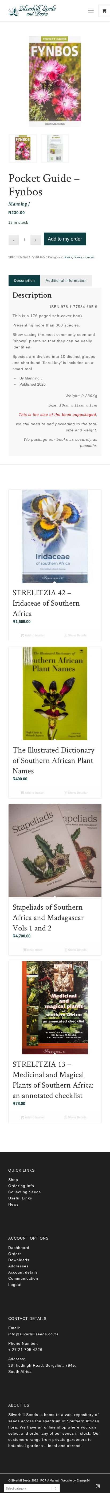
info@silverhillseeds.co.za (33, 1334)
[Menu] (91, 10)
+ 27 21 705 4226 (25, 1349)
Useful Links (20, 1198)
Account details (23, 1272)
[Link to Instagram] (98, 1487)
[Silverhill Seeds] (45, 10)
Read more (34, 949)
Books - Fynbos (84, 257)
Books (68, 257)
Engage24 (83, 1480)
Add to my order (65, 239)
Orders (15, 1254)
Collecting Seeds (24, 1192)
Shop (13, 1179)
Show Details (77, 635)
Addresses (18, 1266)
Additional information (66, 280)
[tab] (24, 280)
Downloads (18, 1260)
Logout (15, 1284)
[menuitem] (93, 10)
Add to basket (34, 635)
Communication (23, 1278)
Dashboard (18, 1247)
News (13, 1204)
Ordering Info (21, 1186)
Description (24, 280)
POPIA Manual (49, 1480)
